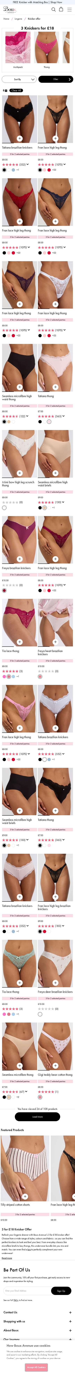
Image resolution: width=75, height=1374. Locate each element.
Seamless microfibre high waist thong (17, 397)
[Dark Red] (49, 170)
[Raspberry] (9, 676)
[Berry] (4, 590)
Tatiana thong (46, 396)
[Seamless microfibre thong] (19, 1066)
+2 (18, 1096)
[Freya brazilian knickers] (19, 559)
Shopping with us (14, 1321)
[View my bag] (61, 10)
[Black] (4, 170)
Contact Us (10, 1312)
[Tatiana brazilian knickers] (19, 138)
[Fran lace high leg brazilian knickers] (55, 897)
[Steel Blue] (13, 170)
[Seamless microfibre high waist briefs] (55, 473)
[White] (9, 170)
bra (29, 1249)
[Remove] (6, 90)
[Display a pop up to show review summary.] (28, 165)
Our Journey (11, 1339)
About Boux (10, 1330)
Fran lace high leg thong (52, 147)
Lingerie (18, 18)
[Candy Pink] (4, 676)
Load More (37, 1116)
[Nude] (9, 422)
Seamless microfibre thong (17, 1074)
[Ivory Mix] (4, 508)
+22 (54, 169)
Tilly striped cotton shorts (15, 1204)
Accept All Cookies (36, 1367)
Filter (56, 79)
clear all (16, 90)
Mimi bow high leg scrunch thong (18, 484)
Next (72, 1171)
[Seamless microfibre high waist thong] (19, 387)
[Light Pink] (44, 170)
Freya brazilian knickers (16, 568)
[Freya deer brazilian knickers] (55, 983)
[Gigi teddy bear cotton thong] (55, 1066)
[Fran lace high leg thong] (55, 138)
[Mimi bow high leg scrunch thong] (19, 473)
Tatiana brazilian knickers (17, 147)
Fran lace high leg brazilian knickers (54, 907)
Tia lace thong (10, 651)
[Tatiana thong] (55, 387)
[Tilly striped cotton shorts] (25, 1168)
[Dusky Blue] (13, 676)
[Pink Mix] (40, 676)
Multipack (18, 67)
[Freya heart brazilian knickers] (55, 642)
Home (6, 18)
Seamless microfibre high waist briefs (53, 484)
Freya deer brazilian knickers (55, 991)
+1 (18, 169)
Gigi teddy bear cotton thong (55, 1074)
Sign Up (61, 1290)
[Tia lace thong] (19, 642)
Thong (47, 67)
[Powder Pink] (49, 422)
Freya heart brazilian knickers (50, 652)
